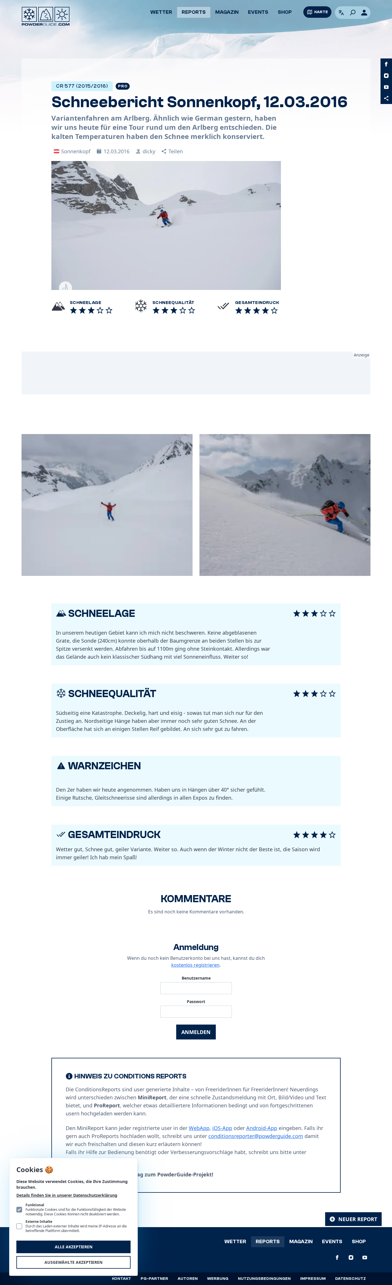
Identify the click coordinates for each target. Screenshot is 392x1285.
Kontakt (121, 1278)
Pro (122, 86)
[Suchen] (353, 12)
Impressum (313, 1278)
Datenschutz (350, 1278)
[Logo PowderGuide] (46, 16)
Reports (194, 12)
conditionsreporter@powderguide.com (255, 1136)
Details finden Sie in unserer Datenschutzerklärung (66, 1195)
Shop (285, 12)
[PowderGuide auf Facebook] (386, 64)
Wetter (161, 12)
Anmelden (196, 1032)
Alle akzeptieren (73, 1246)
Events (258, 12)
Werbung (217, 1278)
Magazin (226, 12)
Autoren (188, 1278)
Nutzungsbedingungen (264, 1278)
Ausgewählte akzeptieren (73, 1262)
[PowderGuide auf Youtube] (386, 87)
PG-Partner (154, 1278)
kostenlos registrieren (195, 965)
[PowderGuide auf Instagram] (386, 75)
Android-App (261, 1128)
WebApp (199, 1128)
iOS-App (222, 1128)
